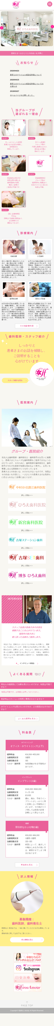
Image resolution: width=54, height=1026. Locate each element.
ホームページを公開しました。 (22, 95)
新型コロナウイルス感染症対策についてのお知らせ (26, 85)
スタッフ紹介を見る (15, 380)
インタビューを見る (27, 663)
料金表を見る (27, 865)
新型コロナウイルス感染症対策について (26, 75)
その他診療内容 (27, 326)
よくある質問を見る (27, 719)
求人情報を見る (27, 940)
